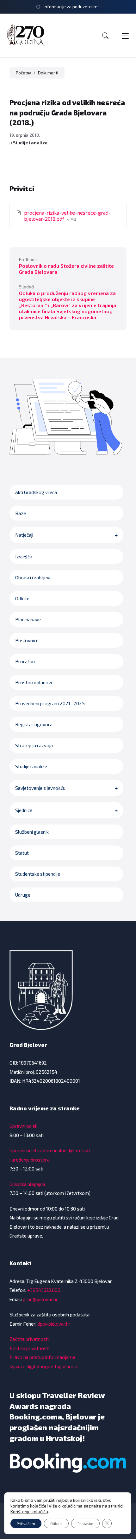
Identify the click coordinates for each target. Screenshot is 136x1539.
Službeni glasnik (32, 832)
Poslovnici (26, 640)
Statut (22, 853)
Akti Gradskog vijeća (36, 492)
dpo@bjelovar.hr (54, 1324)
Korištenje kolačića (29, 1511)
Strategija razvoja (34, 745)
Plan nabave (28, 619)
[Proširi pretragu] (105, 35)
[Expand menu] (125, 35)
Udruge (22, 895)
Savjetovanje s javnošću (40, 788)
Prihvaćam (26, 1523)
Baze (20, 513)
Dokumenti (48, 72)
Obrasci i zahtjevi (32, 577)
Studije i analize (30, 142)
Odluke (22, 598)
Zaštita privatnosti (29, 1339)
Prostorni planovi (33, 682)
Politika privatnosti (29, 1348)
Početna (23, 72)
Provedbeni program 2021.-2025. (50, 703)
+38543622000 (43, 1290)
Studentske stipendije (37, 874)
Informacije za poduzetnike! (71, 6)
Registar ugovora (34, 724)
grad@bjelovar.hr (40, 1299)
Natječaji (24, 535)
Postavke (85, 1523)
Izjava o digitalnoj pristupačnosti (43, 1366)
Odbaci (56, 1523)
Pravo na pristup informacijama (42, 1357)
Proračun (25, 661)
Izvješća (23, 556)
